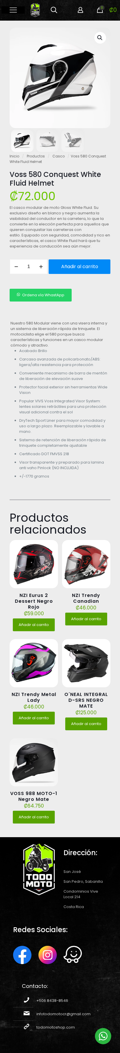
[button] (100, 38)
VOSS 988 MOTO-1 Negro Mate (33, 796)
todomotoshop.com (55, 1027)
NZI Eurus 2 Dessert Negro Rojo (34, 601)
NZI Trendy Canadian (86, 598)
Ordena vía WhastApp (43, 295)
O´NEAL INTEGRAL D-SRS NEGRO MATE (86, 700)
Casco (58, 156)
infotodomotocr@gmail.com (63, 1014)
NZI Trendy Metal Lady (34, 697)
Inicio (14, 156)
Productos (36, 156)
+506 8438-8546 (52, 1000)
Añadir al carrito (79, 266)
